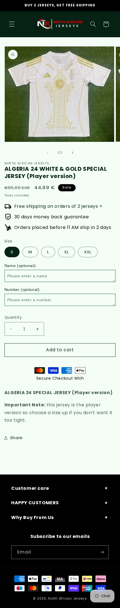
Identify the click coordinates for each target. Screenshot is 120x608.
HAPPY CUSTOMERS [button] (35, 503)
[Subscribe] (102, 552)
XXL (88, 252)
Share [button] (16, 438)
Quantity (13, 317)
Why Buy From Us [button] (32, 517)
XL (66, 252)
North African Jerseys (67, 598)
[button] (11, 24)
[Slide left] (47, 153)
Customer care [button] (30, 488)
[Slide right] (72, 153)
